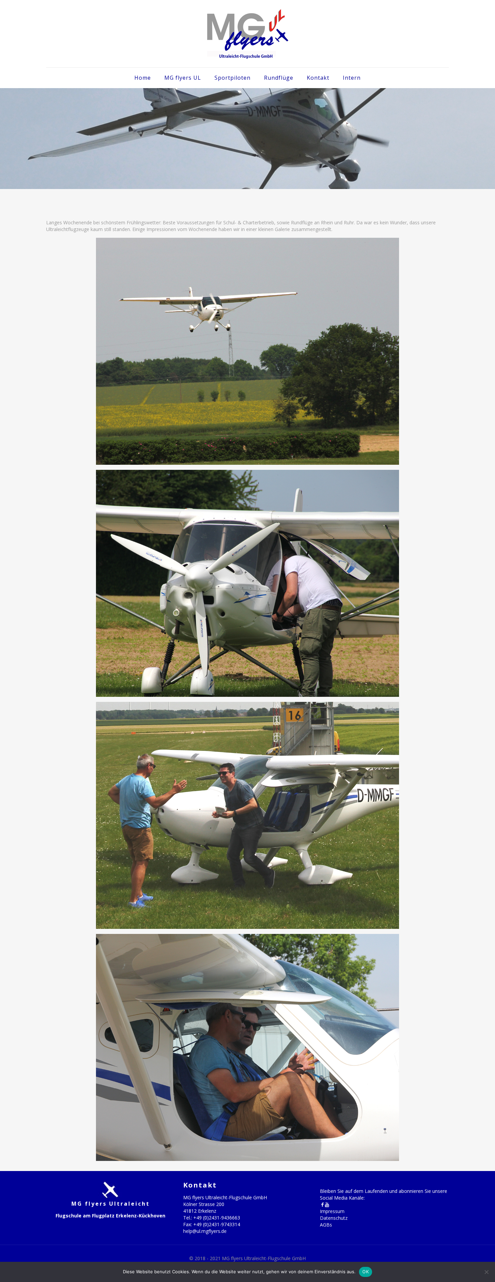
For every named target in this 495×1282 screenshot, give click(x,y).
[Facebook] (322, 1204)
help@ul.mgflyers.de (205, 1231)
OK (365, 1271)
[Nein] (486, 1272)
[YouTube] (327, 1204)
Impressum (332, 1211)
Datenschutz (334, 1218)
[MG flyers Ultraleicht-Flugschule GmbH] (247, 33)
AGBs (326, 1224)
